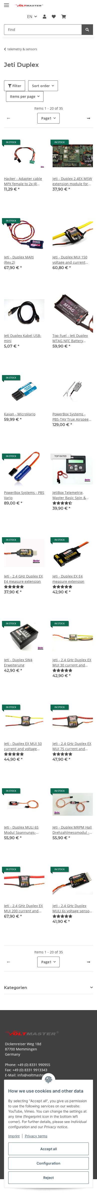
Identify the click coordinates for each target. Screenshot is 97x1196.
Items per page (22, 96)
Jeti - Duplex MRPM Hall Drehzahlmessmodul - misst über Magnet (72, 830)
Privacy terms (36, 1136)
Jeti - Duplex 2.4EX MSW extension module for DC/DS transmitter (72, 181)
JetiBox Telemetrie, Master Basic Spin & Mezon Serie (69, 495)
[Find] (87, 29)
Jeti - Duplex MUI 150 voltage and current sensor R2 (69, 260)
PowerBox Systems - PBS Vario (24, 495)
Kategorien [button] (15, 987)
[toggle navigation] (6, 3)
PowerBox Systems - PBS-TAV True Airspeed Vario (71, 417)
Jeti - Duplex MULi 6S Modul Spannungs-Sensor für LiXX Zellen (22, 830)
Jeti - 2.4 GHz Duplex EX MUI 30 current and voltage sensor (71, 663)
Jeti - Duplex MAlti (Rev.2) (19, 260)
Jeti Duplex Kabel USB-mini (22, 338)
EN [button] (29, 16)
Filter (16, 85)
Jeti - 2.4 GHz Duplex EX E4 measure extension (23, 579)
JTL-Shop (57, 1190)
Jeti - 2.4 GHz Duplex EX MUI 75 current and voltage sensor (71, 746)
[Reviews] (62, 503)
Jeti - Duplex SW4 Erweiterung (18, 662)
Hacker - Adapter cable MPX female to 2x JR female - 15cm (23, 181)
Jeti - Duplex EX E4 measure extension (68, 579)
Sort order (41, 85)
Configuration (48, 1163)
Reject (48, 1177)
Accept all (48, 1149)
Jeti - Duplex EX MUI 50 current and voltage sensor (23, 746)
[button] (44, 17)
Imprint (14, 1136)
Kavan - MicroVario (19, 414)
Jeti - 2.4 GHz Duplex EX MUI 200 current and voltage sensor (23, 908)
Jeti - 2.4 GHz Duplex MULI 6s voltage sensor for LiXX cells (71, 908)
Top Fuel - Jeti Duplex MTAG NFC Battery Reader (70, 338)
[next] (88, 118)
